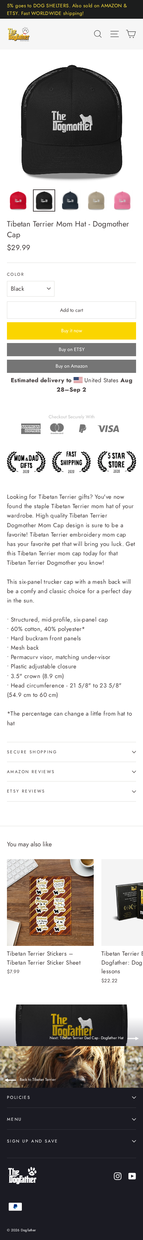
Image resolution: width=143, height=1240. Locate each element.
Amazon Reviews (31, 772)
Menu (14, 1119)
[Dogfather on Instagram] (117, 1175)
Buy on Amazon (71, 365)
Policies (19, 1097)
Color (15, 274)
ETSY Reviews (26, 791)
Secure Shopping (32, 752)
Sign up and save (32, 1141)
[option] (71, 121)
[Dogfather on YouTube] (132, 1175)
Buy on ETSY (72, 349)
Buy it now (71, 330)
